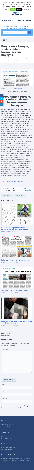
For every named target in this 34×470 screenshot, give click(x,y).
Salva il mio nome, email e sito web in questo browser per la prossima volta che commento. (16, 407)
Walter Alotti (28, 190)
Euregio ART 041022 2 (16, 181)
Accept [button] (12, 9)
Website (4, 398)
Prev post (7, 195)
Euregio (29, 189)
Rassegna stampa (10, 58)
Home (2, 58)
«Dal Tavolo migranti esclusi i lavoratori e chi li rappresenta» (16, 322)
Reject (19, 9)
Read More (25, 9)
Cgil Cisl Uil (23, 189)
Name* (4, 384)
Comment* (5, 350)
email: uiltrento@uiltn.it (21, 28)
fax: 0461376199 (6, 438)
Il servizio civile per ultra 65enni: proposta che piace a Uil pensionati (14, 228)
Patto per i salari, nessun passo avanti (16, 260)
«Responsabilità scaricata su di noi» (15, 290)
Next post (19, 195)
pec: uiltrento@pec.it (7, 449)
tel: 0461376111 (6, 436)
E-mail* (4, 391)
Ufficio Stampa (7, 88)
